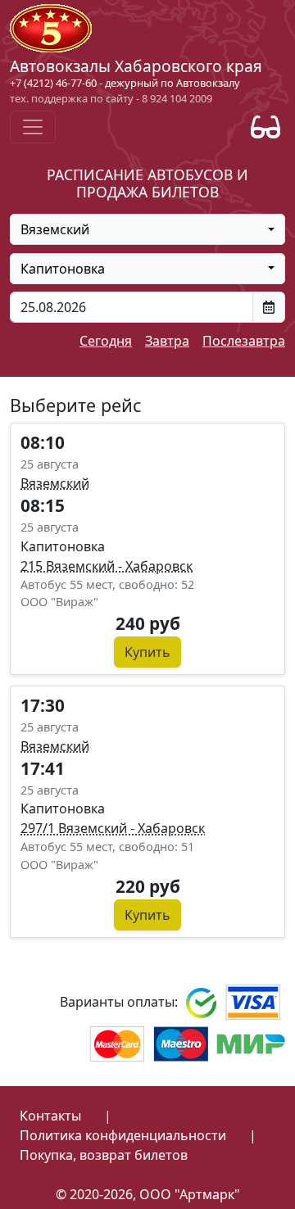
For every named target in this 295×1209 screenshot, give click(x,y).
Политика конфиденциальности (123, 1135)
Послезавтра (243, 341)
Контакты (50, 1116)
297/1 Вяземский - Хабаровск (112, 828)
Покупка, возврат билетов (104, 1155)
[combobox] (147, 229)
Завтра (167, 341)
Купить (147, 652)
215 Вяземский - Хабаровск (106, 566)
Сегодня (105, 341)
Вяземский (54, 483)
